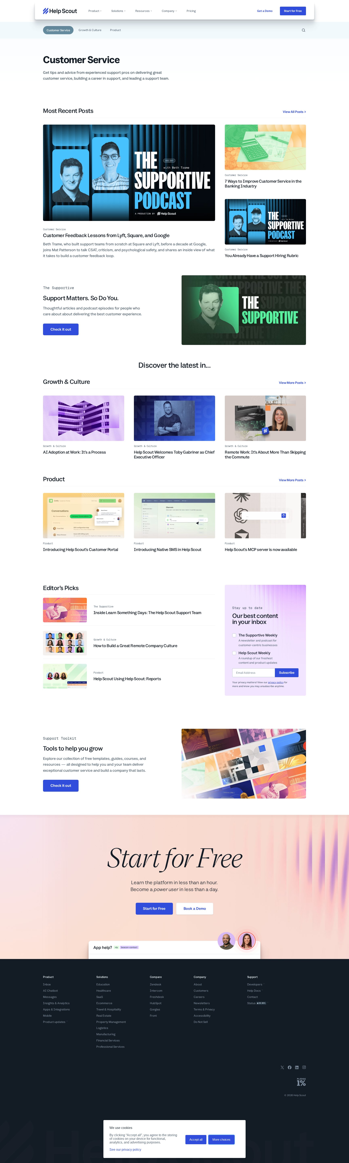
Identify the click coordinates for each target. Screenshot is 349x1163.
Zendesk (155, 984)
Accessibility (202, 1015)
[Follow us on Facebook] (290, 1068)
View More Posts (291, 383)
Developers (254, 984)
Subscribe (286, 673)
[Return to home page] (60, 11)
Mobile (47, 1015)
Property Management (111, 1022)
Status (256, 1003)
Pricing (191, 11)
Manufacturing (105, 1034)
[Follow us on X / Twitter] (282, 1068)
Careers (199, 997)
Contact (252, 997)
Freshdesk (157, 997)
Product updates (54, 1022)
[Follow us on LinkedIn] (297, 1068)
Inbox (47, 984)
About (198, 984)
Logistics (102, 1028)
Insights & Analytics (56, 1003)
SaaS (99, 997)
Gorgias (155, 1009)
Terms (198, 1009)
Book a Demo (195, 908)
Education (103, 984)
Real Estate (103, 1015)
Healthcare (103, 990)
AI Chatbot (50, 990)
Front (153, 1015)
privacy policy (276, 682)
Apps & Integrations (56, 1009)
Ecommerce (104, 1003)
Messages (50, 997)
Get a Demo (264, 11)
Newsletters (202, 1003)
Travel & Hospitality (108, 1009)
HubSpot (155, 1003)
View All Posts (293, 112)
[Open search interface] (303, 30)
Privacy (210, 1009)
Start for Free (293, 11)
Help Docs (254, 990)
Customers (201, 990)
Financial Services (108, 1040)
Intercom (156, 990)
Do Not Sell (201, 1022)
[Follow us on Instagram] (304, 1068)
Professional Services (110, 1046)
